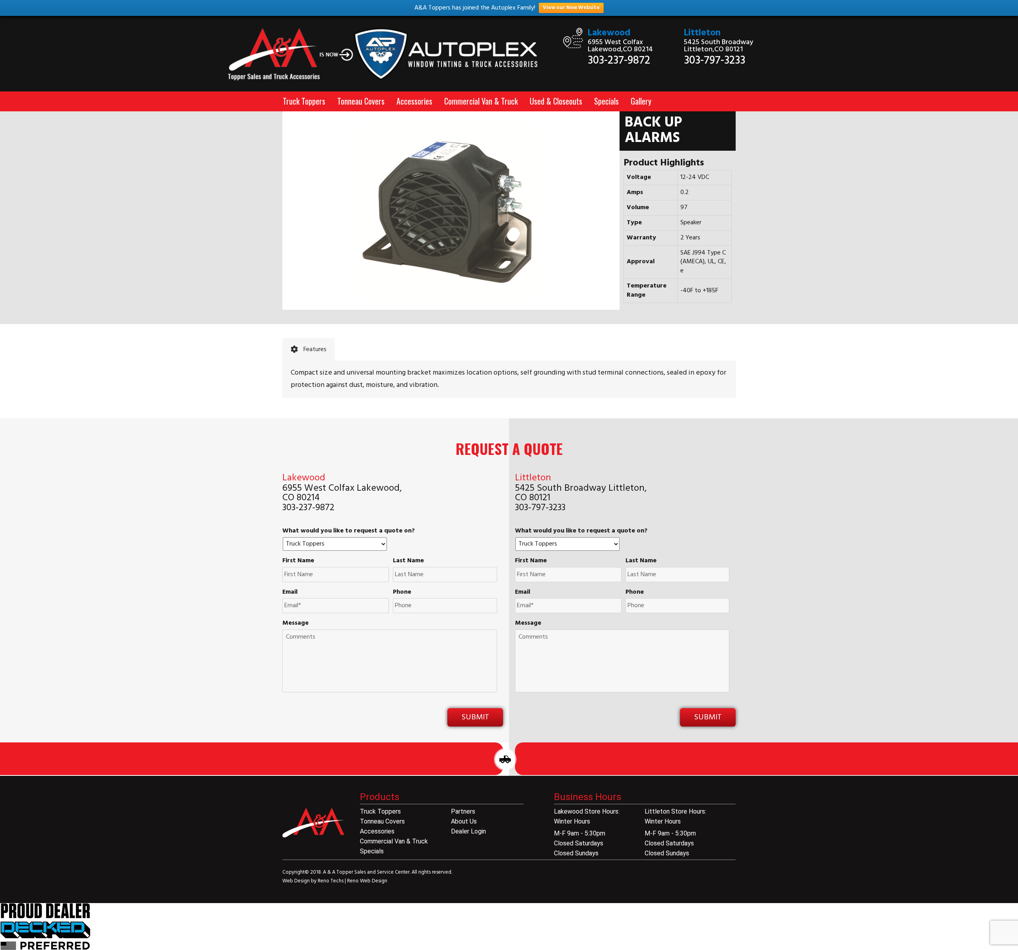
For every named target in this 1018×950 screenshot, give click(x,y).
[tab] (308, 349)
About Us (464, 821)
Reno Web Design (367, 881)
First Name (298, 561)
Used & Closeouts (556, 101)
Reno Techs (331, 881)
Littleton (702, 33)
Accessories (414, 101)
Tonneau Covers (361, 101)
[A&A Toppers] (388, 54)
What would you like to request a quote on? (348, 531)
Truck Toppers (304, 101)
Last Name (408, 561)
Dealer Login (468, 831)
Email (289, 592)
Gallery (641, 101)
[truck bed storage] (45, 926)
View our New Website (571, 8)
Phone (402, 592)
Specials (606, 101)
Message (295, 623)
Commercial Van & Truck (481, 101)
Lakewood (609, 33)
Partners (463, 811)
